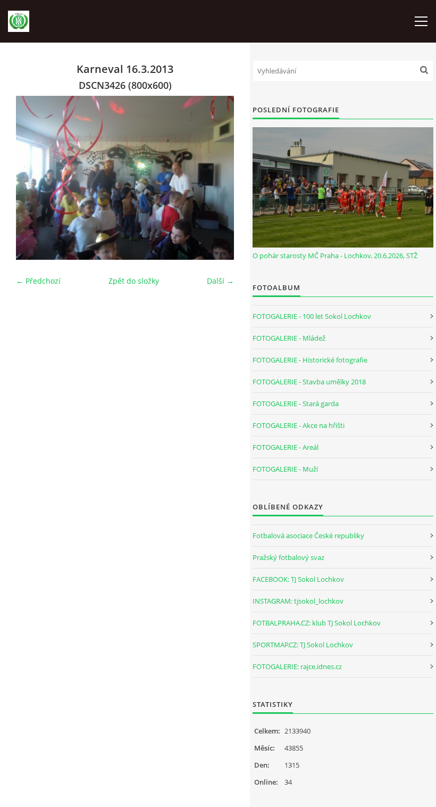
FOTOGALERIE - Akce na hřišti (299, 425)
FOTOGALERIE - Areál (285, 447)
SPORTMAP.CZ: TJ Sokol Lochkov (303, 644)
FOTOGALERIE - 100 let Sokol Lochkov (312, 316)
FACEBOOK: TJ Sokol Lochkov (298, 579)
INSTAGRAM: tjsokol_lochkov (298, 601)
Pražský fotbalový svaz (288, 557)
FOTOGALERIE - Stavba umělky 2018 (309, 381)
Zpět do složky (133, 281)
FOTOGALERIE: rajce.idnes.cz (297, 666)
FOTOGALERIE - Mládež (289, 338)
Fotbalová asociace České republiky (308, 535)
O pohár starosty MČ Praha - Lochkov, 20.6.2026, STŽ (335, 255)
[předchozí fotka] (33, 178)
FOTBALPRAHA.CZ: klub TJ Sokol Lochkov (317, 623)
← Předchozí (38, 281)
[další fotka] (217, 178)
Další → (220, 281)
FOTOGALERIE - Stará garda (296, 403)
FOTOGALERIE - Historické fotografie (310, 360)
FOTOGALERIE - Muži (285, 469)
